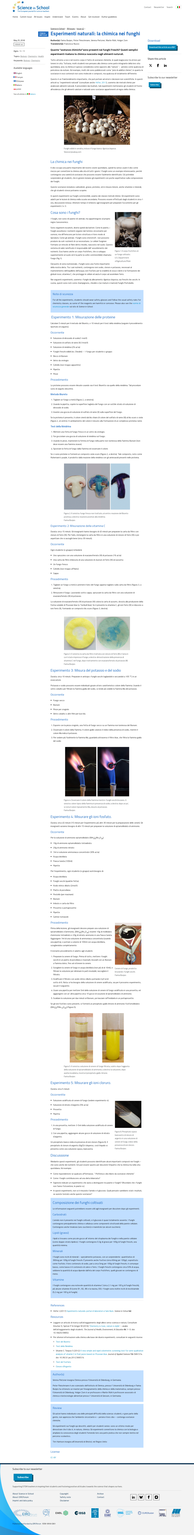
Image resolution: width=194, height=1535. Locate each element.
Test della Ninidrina (64, 1346)
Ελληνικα (20, 81)
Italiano (19, 85)
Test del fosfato (63, 1362)
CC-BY (53, 1457)
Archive (100, 1493)
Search (170, 7)
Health (41, 56)
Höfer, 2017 (100, 82)
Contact (147, 7)
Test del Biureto (63, 1341)
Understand (57, 16)
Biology (23, 56)
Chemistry (32, 56)
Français (19, 77)
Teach (67, 16)
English (19, 73)
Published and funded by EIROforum (27, 1523)
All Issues (38, 16)
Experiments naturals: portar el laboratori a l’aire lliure (90, 1311)
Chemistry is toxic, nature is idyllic (105, 1326)
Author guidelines (109, 16)
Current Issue (26, 16)
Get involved (93, 16)
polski (18, 89)
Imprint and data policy (23, 1500)
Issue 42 (80, 28)
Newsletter (159, 7)
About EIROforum (21, 1497)
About (83, 16)
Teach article (43, 34)
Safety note (65, 1497)
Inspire (47, 16)
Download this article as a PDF (162, 47)
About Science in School (23, 1493)
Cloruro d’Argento (63, 1366)
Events (75, 16)
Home (15, 16)
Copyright (64, 1493)
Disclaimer (64, 1500)
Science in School (58, 28)
